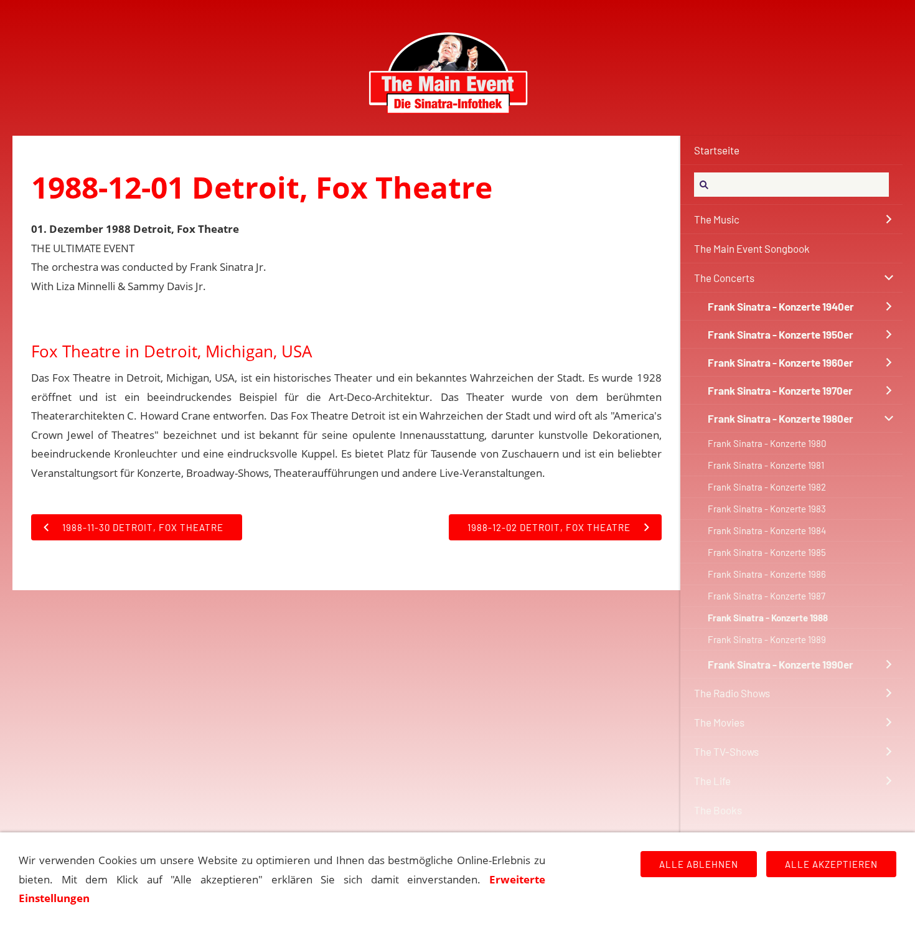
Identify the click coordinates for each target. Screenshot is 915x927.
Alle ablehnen (698, 864)
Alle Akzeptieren (831, 864)
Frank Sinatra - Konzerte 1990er (780, 664)
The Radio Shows (732, 693)
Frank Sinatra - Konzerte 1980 (767, 443)
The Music (716, 219)
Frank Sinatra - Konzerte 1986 (767, 574)
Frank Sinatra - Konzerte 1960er (780, 362)
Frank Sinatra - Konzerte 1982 (767, 486)
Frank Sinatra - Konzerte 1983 (767, 508)
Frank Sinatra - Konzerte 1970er (780, 390)
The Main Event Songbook (752, 248)
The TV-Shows (726, 751)
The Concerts (724, 277)
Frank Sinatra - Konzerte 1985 (767, 552)
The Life (712, 780)
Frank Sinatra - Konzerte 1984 (767, 530)
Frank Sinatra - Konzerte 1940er (781, 306)
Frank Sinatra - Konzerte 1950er (780, 334)
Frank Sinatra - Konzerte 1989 (767, 639)
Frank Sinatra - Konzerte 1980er (780, 418)
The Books (718, 810)
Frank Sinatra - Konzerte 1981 (766, 465)
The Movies (719, 722)
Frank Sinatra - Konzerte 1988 (768, 617)
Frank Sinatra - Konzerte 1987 (766, 595)
